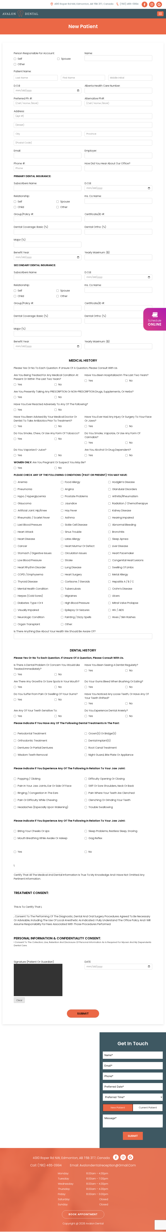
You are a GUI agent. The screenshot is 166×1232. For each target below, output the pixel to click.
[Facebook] (145, 4)
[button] (154, 319)
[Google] (160, 4)
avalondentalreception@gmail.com (108, 1165)
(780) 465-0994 (50, 1165)
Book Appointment (83, 1214)
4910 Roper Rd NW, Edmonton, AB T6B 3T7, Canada (71, 1158)
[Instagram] (152, 4)
